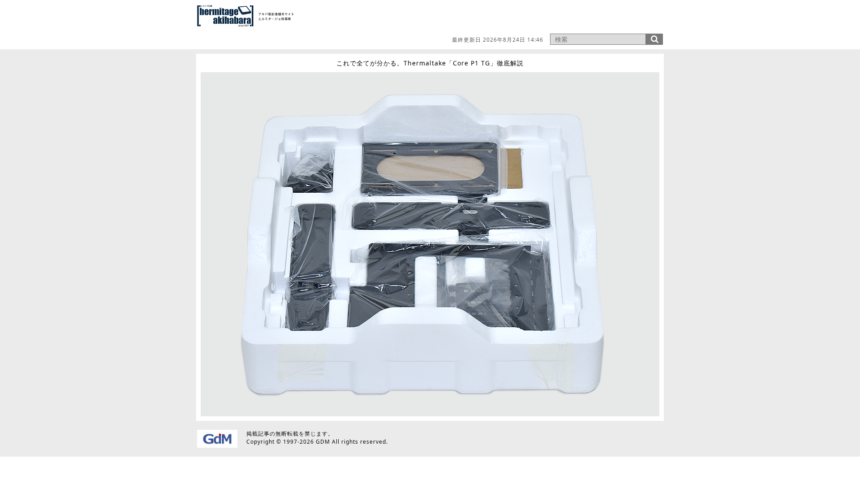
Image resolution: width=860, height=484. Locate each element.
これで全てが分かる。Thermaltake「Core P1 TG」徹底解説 (430, 63)
